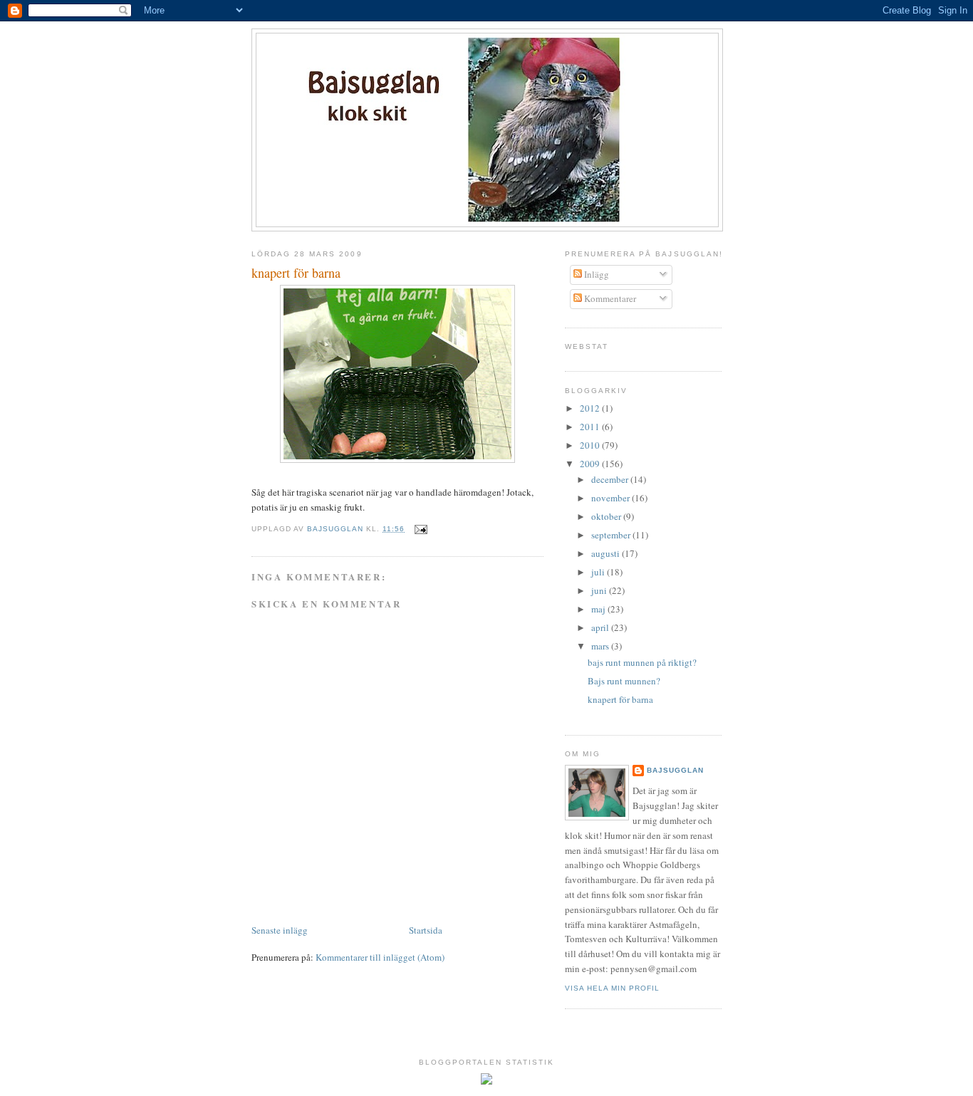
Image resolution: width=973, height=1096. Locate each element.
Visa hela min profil (612, 988)
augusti (606, 553)
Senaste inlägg (279, 930)
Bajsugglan (675, 770)
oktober (607, 516)
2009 (591, 463)
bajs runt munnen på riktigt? (642, 662)
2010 (591, 445)
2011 (591, 426)
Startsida (425, 930)
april (601, 627)
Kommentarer (609, 298)
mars (601, 646)
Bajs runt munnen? (624, 680)
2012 (591, 408)
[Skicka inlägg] (419, 529)
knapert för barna (620, 699)
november (611, 497)
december (610, 479)
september (612, 534)
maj (599, 608)
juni (600, 590)
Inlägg (595, 274)
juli (599, 571)
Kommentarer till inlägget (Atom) (380, 957)
